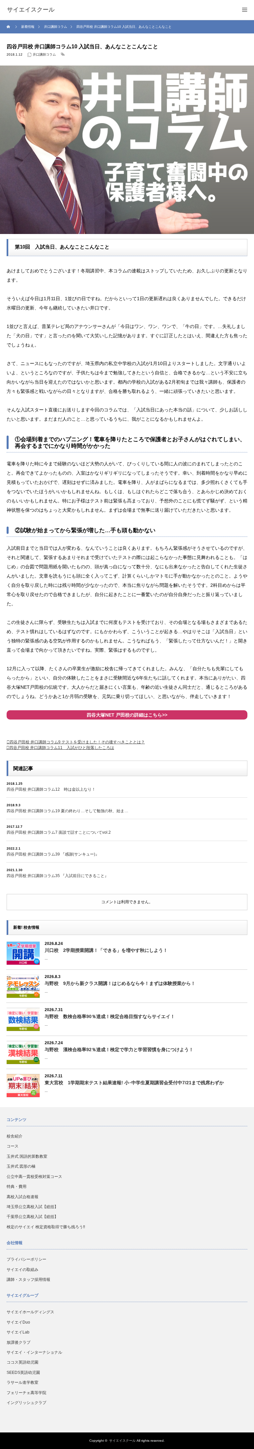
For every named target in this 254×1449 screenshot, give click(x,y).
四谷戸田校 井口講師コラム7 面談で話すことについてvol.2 (59, 832)
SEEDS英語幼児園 (23, 1372)
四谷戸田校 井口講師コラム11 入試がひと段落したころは (61, 747)
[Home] (9, 26)
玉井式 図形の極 (21, 1166)
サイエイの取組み (22, 1269)
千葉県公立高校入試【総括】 (32, 1216)
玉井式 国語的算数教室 (27, 1156)
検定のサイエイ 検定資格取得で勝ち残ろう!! (46, 1227)
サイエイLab (18, 1332)
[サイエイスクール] (31, 10)
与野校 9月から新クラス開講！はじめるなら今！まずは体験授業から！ (120, 983)
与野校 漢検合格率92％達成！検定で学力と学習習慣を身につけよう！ (119, 1049)
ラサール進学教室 (22, 1382)
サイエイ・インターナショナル (34, 1352)
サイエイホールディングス (30, 1312)
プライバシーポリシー (26, 1259)
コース (13, 1146)
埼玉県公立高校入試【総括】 (32, 1206)
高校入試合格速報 (22, 1196)
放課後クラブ (18, 1342)
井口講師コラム (44, 54)
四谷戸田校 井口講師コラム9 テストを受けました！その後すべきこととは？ (77, 742)
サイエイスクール (122, 1440)
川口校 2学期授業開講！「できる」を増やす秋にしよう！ (106, 950)
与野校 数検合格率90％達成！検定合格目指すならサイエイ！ (110, 1016)
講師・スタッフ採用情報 (28, 1279)
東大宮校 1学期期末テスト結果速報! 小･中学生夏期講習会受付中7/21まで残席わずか (134, 1082)
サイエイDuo (18, 1322)
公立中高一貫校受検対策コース (34, 1176)
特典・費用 (16, 1186)
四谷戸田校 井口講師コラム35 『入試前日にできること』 (57, 875)
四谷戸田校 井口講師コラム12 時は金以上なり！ (53, 789)
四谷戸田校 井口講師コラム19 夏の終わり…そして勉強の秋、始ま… (67, 811)
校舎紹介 (14, 1136)
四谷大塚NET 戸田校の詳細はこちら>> (127, 715)
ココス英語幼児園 (22, 1362)
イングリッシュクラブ (26, 1402)
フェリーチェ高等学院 (26, 1392)
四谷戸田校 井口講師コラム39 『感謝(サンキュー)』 (53, 854)
